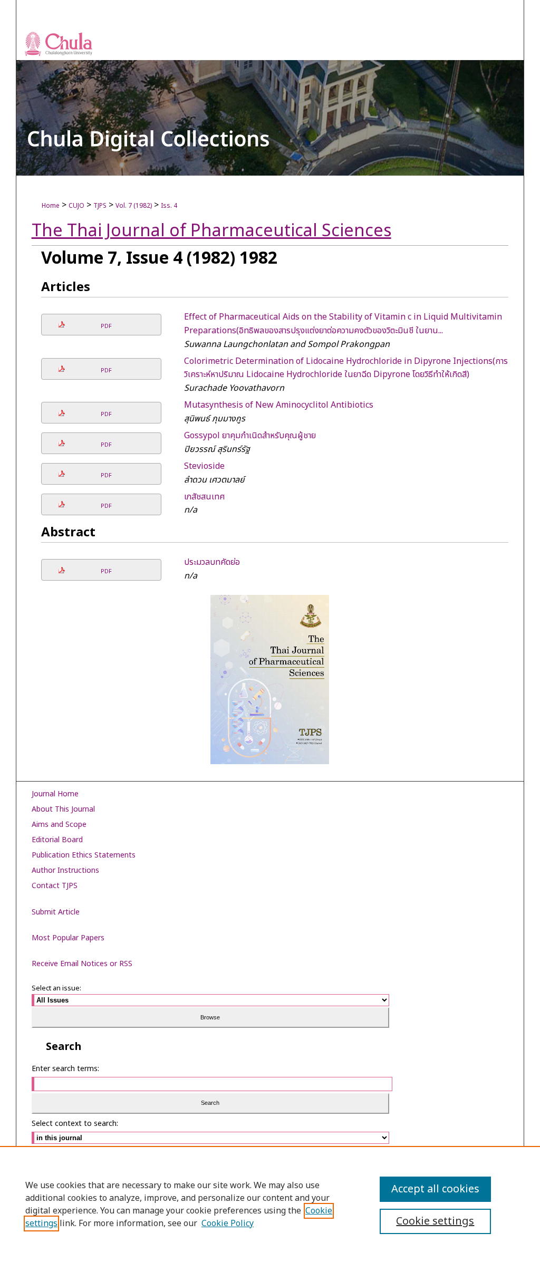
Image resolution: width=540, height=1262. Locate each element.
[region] (270, 1204)
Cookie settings (435, 1221)
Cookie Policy (227, 1223)
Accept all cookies (435, 1189)
